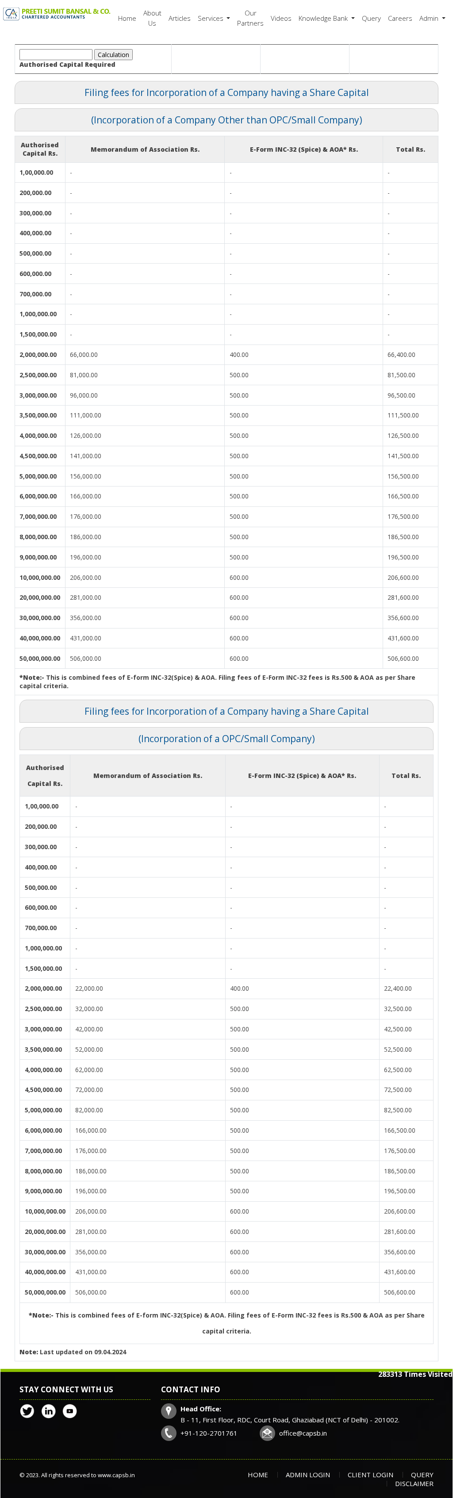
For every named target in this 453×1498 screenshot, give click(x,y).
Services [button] (211, 18)
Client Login (370, 1474)
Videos (281, 18)
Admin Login (308, 1474)
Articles (180, 18)
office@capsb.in (303, 1433)
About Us (152, 17)
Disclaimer (414, 1483)
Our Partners (250, 17)
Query (371, 18)
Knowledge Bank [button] (324, 18)
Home (127, 18)
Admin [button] (429, 18)
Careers (400, 18)
